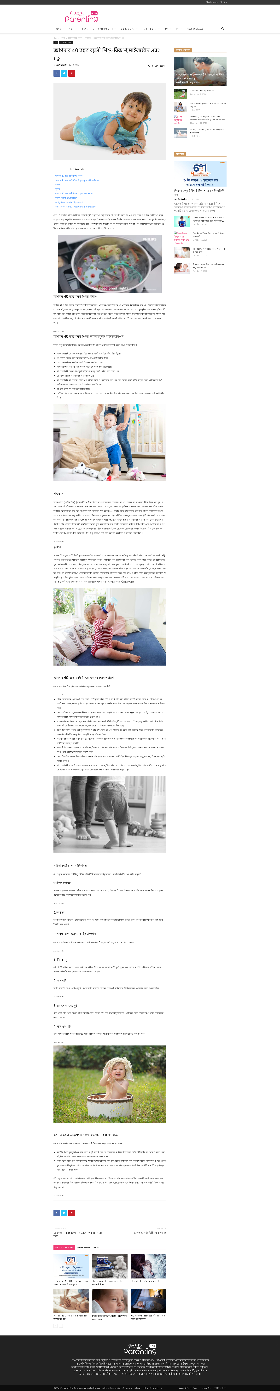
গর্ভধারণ (59, 29)
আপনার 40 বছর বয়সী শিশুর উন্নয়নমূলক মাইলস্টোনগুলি (77, 180)
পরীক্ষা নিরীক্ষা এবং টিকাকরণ (66, 197)
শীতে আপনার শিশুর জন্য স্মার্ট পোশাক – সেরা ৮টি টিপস (108, 1282)
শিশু (84, 29)
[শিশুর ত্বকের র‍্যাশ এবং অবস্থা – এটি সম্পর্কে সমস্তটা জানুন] (110, 1301)
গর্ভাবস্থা (72, 29)
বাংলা (178, 29)
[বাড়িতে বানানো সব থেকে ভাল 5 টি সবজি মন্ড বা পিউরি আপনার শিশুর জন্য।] (200, 71)
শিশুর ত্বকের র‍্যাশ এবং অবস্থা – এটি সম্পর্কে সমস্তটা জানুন (109, 1317)
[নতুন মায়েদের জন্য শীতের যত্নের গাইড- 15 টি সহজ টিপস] (182, 252)
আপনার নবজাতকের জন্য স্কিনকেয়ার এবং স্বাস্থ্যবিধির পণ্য (70, 1317)
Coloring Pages (195, 29)
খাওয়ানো (58, 184)
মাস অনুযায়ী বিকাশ (75, 38)
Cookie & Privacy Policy (188, 1388)
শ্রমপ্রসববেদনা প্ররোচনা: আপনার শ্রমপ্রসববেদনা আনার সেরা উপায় (78, 1234)
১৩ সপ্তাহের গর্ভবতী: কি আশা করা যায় (150, 1233)
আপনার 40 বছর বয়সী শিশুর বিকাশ (68, 175)
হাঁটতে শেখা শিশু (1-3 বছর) (103, 29)
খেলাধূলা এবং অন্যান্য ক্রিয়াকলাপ (68, 202)
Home (55, 38)
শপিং (166, 29)
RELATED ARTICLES (64, 1247)
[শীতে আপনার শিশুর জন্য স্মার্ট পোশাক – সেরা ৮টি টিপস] (110, 1266)
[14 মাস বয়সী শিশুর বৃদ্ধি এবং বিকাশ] (180, 94)
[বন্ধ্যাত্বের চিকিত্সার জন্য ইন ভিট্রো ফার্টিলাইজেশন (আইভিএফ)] (180, 133)
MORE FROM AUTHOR (88, 1247)
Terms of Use (206, 1388)
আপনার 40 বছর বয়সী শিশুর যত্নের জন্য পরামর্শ (74, 193)
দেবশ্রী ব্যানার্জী (61, 65)
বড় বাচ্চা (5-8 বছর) (149, 29)
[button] (223, 29)
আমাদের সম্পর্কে (220, 1388)
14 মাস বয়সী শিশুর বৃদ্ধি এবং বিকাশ (202, 90)
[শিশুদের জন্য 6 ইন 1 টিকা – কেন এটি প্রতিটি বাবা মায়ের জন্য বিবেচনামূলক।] (71, 1266)
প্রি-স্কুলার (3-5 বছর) (128, 29)
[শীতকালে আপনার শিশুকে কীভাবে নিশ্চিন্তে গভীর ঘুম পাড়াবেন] (148, 1301)
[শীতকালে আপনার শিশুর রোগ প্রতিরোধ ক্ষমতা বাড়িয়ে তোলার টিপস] (182, 268)
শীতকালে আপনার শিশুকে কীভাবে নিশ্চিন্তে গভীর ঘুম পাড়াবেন (148, 1317)
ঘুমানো (57, 189)
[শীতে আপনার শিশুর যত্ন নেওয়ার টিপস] (148, 1266)
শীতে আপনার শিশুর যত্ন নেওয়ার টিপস (146, 1281)
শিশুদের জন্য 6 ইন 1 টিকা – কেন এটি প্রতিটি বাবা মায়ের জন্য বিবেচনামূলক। (70, 1282)
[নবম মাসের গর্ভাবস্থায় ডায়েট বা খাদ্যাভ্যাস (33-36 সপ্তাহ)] (180, 107)
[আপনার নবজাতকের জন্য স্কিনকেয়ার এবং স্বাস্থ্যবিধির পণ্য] (71, 1301)
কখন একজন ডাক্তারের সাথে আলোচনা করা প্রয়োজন (75, 206)
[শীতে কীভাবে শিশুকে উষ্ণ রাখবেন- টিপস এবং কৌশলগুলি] (182, 238)
